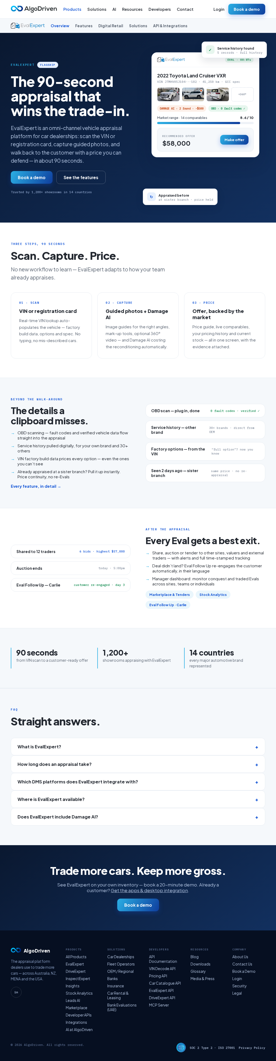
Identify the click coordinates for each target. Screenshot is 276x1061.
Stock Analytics (213, 594)
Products (72, 9)
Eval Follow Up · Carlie (168, 605)
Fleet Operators (121, 964)
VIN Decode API (162, 968)
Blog (195, 956)
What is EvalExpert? (39, 746)
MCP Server (159, 1005)
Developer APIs (79, 1015)
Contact (185, 9)
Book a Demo (244, 971)
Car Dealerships (120, 956)
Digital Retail (110, 25)
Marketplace (76, 1007)
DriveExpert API (162, 997)
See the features (81, 177)
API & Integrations (170, 25)
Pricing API (158, 976)
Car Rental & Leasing (118, 995)
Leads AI (73, 1000)
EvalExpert (75, 964)
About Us (240, 956)
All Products (76, 956)
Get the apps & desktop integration (149, 890)
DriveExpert (76, 971)
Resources (132, 9)
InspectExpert (78, 978)
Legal (237, 993)
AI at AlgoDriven (79, 1029)
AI (114, 9)
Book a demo (247, 9)
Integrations (76, 1022)
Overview (60, 25)
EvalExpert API (161, 990)
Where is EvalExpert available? (51, 799)
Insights (73, 986)
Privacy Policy (252, 1048)
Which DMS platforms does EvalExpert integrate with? (78, 781)
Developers (160, 9)
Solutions (96, 9)
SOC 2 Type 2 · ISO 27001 (212, 1048)
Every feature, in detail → (36, 486)
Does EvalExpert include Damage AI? (58, 817)
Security (239, 986)
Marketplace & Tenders (169, 594)
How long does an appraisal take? (55, 764)
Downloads (201, 964)
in (16, 992)
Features (83, 25)
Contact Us (242, 964)
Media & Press (203, 978)
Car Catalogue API (165, 983)
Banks (112, 978)
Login (219, 9)
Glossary (198, 971)
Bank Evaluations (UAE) (122, 1007)
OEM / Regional (120, 971)
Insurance (115, 986)
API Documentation (163, 959)
